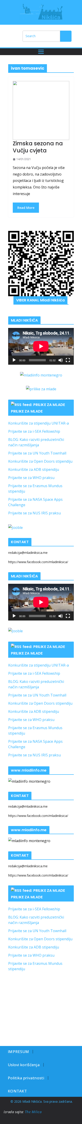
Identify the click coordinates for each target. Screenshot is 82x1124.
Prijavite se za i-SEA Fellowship (34, 431)
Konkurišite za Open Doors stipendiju (40, 461)
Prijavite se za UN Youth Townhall (37, 453)
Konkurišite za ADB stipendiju (33, 469)
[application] (41, 346)
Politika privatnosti (26, 1077)
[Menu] (41, 51)
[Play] (14, 360)
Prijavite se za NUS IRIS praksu (34, 513)
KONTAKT (17, 1091)
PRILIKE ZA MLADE (27, 411)
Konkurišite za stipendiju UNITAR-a (38, 423)
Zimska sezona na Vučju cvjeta (38, 147)
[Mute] (60, 360)
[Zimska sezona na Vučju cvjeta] (41, 110)
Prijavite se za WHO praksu (31, 477)
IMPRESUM (18, 1051)
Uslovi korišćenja (24, 1064)
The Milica (34, 1111)
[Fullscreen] (68, 360)
